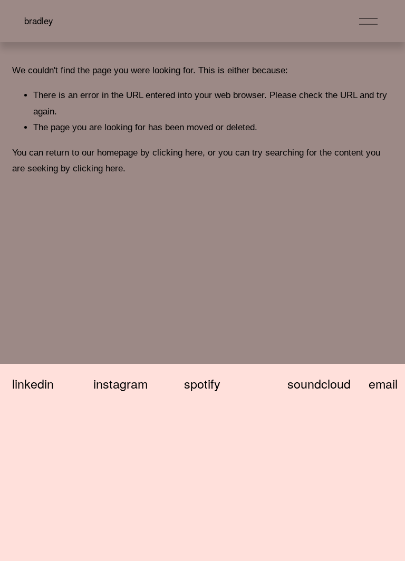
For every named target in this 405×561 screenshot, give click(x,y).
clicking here (177, 153)
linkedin (33, 383)
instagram (120, 383)
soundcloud (319, 383)
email (383, 383)
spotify (202, 383)
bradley (38, 20)
